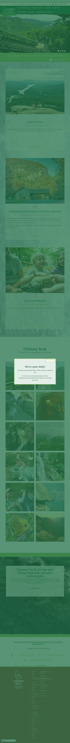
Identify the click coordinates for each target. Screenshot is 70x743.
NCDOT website (38, 378)
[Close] (50, 361)
